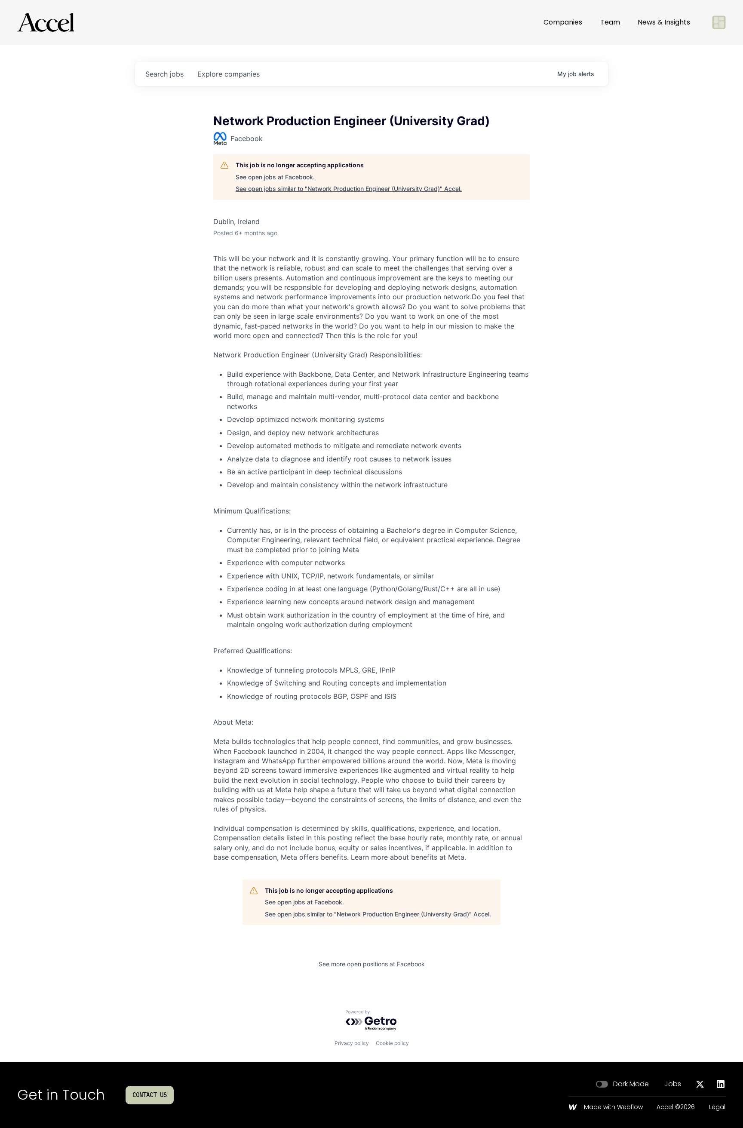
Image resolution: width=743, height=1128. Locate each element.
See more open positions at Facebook (372, 964)
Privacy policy (352, 1043)
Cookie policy (392, 1043)
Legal (717, 1107)
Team (610, 22)
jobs (164, 74)
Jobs (672, 1084)
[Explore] (719, 22)
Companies (562, 22)
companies (228, 74)
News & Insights (664, 22)
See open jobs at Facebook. (275, 177)
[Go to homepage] (45, 22)
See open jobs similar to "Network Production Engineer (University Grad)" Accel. (349, 188)
